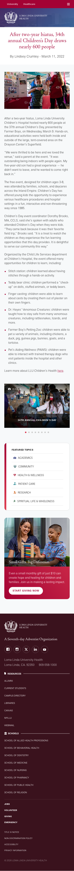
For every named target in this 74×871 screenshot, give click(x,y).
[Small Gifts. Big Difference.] (37, 542)
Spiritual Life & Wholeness (35, 501)
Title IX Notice (11, 832)
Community (26, 466)
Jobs (7, 804)
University (12, 4)
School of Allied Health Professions (26, 740)
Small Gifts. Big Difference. (29, 562)
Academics (25, 457)
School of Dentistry (16, 755)
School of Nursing (15, 770)
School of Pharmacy (16, 777)
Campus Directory (15, 695)
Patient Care (26, 483)
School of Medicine (15, 762)
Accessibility (11, 844)
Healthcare (29, 4)
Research (24, 492)
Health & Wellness (31, 475)
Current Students (15, 688)
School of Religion (15, 792)
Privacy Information (15, 850)
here (60, 370)
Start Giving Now (26, 590)
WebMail (9, 725)
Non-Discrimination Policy (18, 838)
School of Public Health (18, 785)
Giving (8, 816)
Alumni (8, 680)
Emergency (10, 822)
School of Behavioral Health (21, 748)
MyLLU (8, 718)
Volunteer (10, 810)
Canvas (8, 710)
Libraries (9, 703)
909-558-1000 (48, 665)
